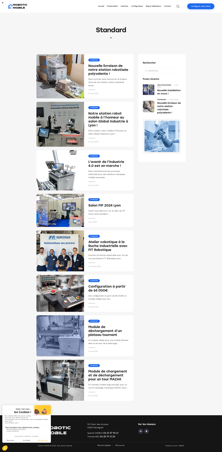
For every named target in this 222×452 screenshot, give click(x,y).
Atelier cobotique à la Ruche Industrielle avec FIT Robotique (107, 246)
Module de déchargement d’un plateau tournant (105, 331)
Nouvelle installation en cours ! (169, 92)
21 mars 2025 (93, 93)
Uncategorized (164, 85)
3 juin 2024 (92, 222)
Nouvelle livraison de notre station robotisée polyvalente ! (108, 70)
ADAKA (181, 446)
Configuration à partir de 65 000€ (106, 288)
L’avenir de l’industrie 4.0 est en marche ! (106, 164)
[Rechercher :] (162, 70)
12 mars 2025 (93, 142)
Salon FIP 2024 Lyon (104, 205)
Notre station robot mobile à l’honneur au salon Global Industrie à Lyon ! (108, 119)
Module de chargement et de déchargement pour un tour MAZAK (107, 375)
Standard (94, 60)
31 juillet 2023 (93, 307)
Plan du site (120, 445)
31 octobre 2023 (94, 266)
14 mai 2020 (93, 351)
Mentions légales (104, 445)
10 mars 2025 (93, 185)
